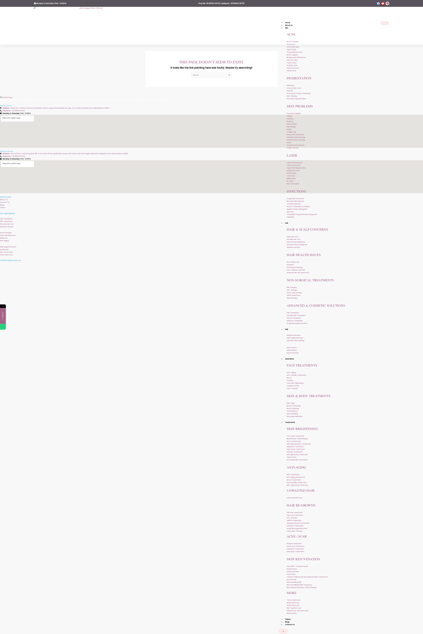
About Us (289, 25)
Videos (288, 619)
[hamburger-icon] (384, 23)
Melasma (4, 238)
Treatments (290, 422)
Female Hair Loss (7, 224)
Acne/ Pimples (6, 233)
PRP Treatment (6, 221)
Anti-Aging (4, 240)
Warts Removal (6, 255)
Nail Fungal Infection (8, 247)
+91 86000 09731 (213, 3)
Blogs (287, 622)
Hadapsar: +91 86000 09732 (232, 3)
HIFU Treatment (6, 252)
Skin (286, 28)
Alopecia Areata (7, 226)
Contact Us (290, 624)
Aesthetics (289, 359)
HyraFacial (4, 249)
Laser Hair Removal (7, 235)
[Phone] (3, 327)
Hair (286, 223)
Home (287, 22)
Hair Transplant (6, 219)
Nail (286, 329)
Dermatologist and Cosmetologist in (127, 100)
